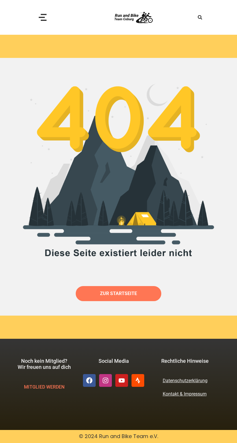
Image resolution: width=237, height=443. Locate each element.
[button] (199, 17)
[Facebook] (89, 380)
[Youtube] (121, 380)
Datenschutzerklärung (185, 380)
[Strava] (138, 380)
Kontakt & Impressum (185, 394)
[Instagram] (105, 380)
